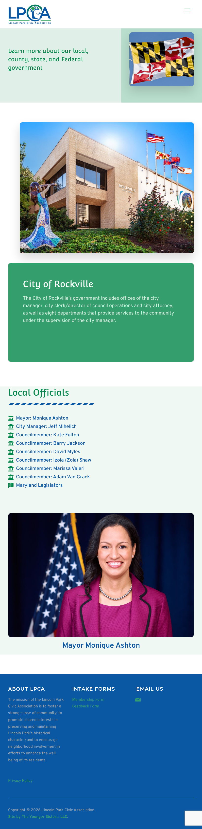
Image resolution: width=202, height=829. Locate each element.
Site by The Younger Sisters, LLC (37, 816)
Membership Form (88, 699)
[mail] (138, 699)
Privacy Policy (20, 780)
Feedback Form (85, 706)
